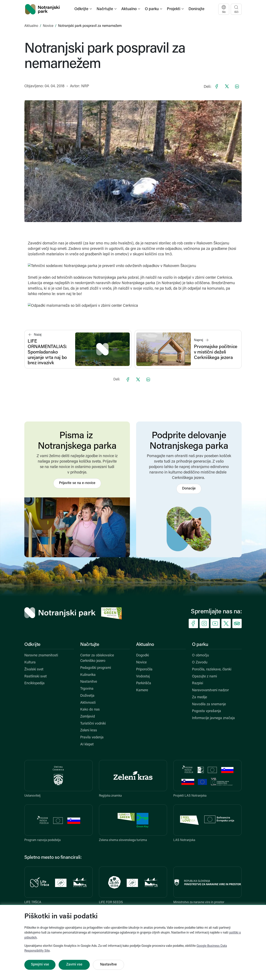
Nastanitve (88, 682)
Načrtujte (89, 644)
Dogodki (142, 655)
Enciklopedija (34, 683)
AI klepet (87, 744)
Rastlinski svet (35, 676)
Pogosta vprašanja (206, 711)
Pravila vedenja (92, 737)
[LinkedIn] (237, 86)
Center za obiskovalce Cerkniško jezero (97, 658)
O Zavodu (199, 662)
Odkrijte (32, 644)
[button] (83, 9)
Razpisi (197, 683)
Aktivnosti (88, 703)
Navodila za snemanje (209, 704)
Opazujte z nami (204, 676)
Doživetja (87, 696)
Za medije (199, 697)
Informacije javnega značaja (213, 718)
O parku (200, 644)
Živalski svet (33, 669)
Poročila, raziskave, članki (211, 669)
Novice (48, 26)
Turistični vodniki (93, 724)
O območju (200, 655)
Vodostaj (143, 676)
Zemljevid (87, 717)
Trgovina (86, 689)
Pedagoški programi (95, 668)
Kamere (142, 690)
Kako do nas (90, 710)
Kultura (30, 662)
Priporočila (144, 669)
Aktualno (31, 26)
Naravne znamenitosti (41, 655)
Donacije (189, 488)
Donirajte (196, 9)
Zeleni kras (88, 730)
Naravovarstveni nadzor (210, 690)
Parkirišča (143, 683)
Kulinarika (88, 675)
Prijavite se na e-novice (77, 483)
